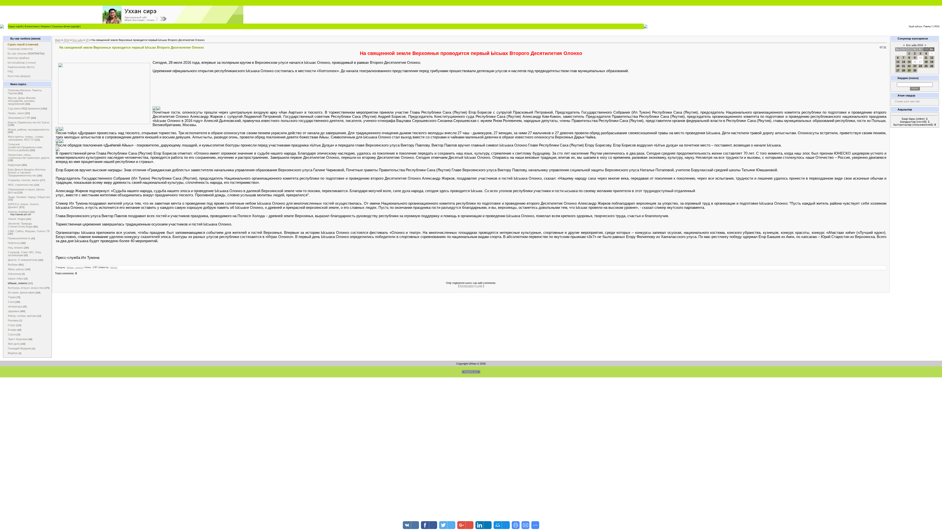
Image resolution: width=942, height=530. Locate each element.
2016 (66, 40)
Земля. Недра (16, 218)
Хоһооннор (14, 273)
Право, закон (16, 113)
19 (931, 61)
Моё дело (14, 343)
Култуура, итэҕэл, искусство (26, 287)
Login (479, 285)
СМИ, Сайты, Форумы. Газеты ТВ (29, 231)
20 (897, 66)
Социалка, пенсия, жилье (23, 180)
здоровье (13, 311)
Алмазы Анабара (18, 211)
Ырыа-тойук (15, 278)
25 (926, 66)
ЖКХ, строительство (20, 184)
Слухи (12, 334)
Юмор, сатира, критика (22, 315)
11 (926, 57)
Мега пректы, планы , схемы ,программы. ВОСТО (25, 138)
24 (920, 66)
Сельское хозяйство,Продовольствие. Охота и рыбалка (25, 147)
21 (903, 66)
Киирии (45, 26)
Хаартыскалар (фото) (21, 67)
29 (87, 40)
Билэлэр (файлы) (18, 57)
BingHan (13, 353)
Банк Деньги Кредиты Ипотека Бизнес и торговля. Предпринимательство (26, 172)
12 (931, 57)
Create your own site (907, 101)
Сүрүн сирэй (15, 26)
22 (909, 66)
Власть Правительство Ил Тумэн (28, 122)
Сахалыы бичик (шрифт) (66, 26)
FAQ (10, 71)
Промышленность (19, 238)
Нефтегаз (14, 242)
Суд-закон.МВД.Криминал (24, 108)
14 (903, 61)
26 (931, 66)
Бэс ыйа (77, 40)
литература (15, 306)
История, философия (21, 292)
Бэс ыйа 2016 (914, 45)
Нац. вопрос (15, 247)
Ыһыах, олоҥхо (17, 283)
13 (897, 61)
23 (914, 66)
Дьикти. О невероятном (22, 259)
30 (914, 70)
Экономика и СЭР (19, 117)
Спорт (11, 325)
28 (903, 70)
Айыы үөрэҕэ (16, 269)
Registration (467, 285)
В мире (12, 329)
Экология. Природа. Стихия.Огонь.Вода (20, 225)
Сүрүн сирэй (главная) (23, 44)
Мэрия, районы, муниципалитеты (28, 129)
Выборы (13, 264)
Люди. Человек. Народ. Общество (29, 197)
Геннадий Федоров (19, 348)
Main (58, 40)
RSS (937, 26)
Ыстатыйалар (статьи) (22, 62)
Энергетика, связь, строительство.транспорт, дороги (28, 156)
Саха (11, 301)
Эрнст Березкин (18, 339)
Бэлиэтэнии (32, 26)
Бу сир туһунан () (26, 53)
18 (926, 61)
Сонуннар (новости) (20, 48)
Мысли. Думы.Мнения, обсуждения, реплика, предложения (22, 100)
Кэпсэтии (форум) (19, 76)
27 (897, 70)
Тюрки (12, 297)
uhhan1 (114, 267)
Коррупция (14, 164)
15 (909, 61)
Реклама (13, 320)
